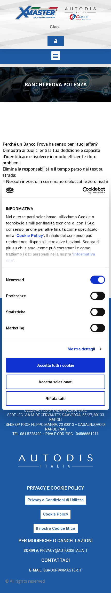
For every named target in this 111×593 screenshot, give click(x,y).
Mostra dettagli (81, 349)
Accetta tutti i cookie (55, 365)
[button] (55, 55)
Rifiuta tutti (55, 398)
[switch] (97, 296)
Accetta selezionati (55, 381)
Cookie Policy (30, 235)
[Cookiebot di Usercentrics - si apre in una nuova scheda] (82, 190)
